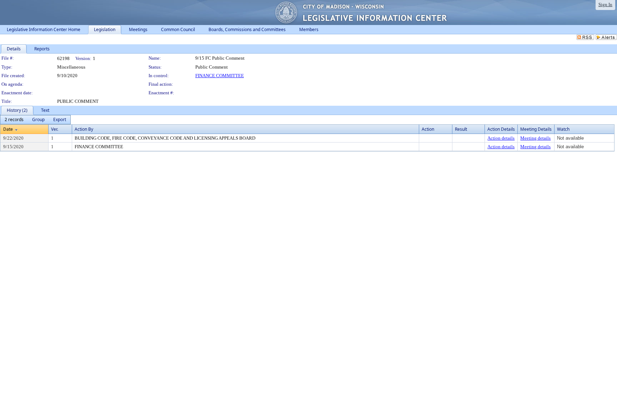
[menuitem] (14, 119)
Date (8, 129)
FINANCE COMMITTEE (219, 75)
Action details (501, 138)
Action (428, 129)
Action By (84, 129)
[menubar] (35, 119)
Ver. (54, 129)
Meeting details (535, 138)
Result (461, 129)
